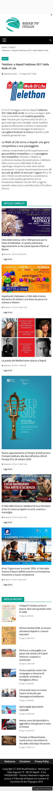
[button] (50, 40)
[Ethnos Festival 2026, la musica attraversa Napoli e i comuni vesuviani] (9, 635)
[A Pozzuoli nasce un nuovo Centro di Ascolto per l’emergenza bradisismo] (9, 693)
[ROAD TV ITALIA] (22, 24)
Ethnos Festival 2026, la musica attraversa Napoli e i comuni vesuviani (35, 631)
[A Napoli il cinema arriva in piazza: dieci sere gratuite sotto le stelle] (9, 613)
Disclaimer (25, 761)
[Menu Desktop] (4, 40)
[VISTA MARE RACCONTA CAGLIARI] (9, 709)
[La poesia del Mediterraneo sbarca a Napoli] (26, 337)
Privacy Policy (42, 761)
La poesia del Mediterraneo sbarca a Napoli (24, 360)
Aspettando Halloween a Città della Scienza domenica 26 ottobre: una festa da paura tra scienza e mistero (24, 299)
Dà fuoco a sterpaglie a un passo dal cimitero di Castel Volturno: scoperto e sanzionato (33, 655)
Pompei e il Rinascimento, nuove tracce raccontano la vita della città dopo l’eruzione (34, 740)
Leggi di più (7, 259)
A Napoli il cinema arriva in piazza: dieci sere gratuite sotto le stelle (35, 608)
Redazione (9, 761)
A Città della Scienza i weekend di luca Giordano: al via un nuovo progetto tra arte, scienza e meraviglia (26, 509)
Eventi (4, 58)
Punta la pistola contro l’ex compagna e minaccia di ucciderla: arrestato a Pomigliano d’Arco (32, 675)
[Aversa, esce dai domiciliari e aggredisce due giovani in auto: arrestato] (9, 724)
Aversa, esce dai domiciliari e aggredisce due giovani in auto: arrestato (35, 723)
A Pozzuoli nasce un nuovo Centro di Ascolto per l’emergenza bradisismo (33, 693)
